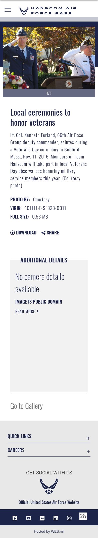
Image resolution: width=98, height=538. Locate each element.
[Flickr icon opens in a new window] (42, 518)
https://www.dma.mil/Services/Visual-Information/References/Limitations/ (45, 382)
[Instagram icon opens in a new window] (69, 518)
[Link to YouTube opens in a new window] (28, 518)
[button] (8, 10)
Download (25, 232)
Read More (25, 311)
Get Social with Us (49, 473)
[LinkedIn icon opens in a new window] (56, 518)
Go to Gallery (26, 405)
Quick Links (19, 436)
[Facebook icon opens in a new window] (15, 518)
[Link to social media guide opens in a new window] (83, 516)
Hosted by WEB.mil (49, 531)
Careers (16, 449)
